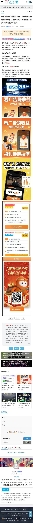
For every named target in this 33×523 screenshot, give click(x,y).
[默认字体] (29, 11)
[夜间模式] (30, 2)
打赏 (23, 318)
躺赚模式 (7, 63)
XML (12, 509)
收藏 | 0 (11, 318)
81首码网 (15, 514)
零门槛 (12, 66)
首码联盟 (5, 26)
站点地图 (7, 509)
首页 (10, 7)
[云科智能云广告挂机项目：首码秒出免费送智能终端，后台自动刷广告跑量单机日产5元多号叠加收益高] (16, 87)
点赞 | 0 (17, 318)
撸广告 (16, 43)
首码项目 (14, 7)
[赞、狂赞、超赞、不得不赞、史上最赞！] (7, 438)
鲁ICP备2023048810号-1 (9, 518)
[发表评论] (30, 512)
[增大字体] (31, 11)
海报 (17, 348)
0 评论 (16, 26)
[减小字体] (28, 11)
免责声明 (24, 509)
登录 (10, 432)
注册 (15, 432)
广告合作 (17, 509)
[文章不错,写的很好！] (3, 438)
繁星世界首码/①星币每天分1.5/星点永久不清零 (14, 480)
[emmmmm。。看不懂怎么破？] (5, 438)
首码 (23, 43)
